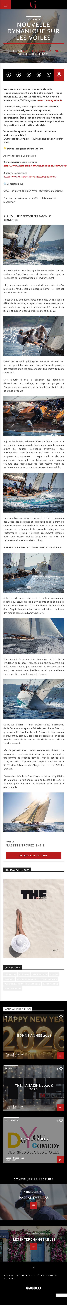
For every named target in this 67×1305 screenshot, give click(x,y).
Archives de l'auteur (33, 855)
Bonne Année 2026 (34, 1035)
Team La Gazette (27, 1275)
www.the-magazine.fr (49, 100)
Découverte (33, 19)
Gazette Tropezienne (42, 50)
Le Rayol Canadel (27, 979)
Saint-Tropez (50, 983)
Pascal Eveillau (34, 1197)
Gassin (54, 974)
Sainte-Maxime (13, 988)
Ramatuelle (33, 983)
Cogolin (24, 974)
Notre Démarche (49, 1275)
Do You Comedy (34, 1139)
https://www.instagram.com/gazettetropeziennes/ (29, 176)
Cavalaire (10, 974)
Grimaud (9, 979)
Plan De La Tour (14, 983)
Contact (10, 1278)
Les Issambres (49, 979)
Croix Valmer (39, 974)
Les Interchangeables (34, 1239)
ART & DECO (11, 1016)
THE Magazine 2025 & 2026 (34, 1087)
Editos (10, 1275)
